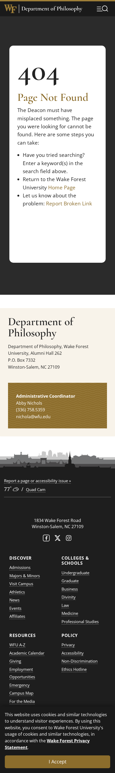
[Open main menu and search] (102, 8)
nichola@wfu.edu (33, 417)
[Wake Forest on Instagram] (68, 539)
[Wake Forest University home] (10, 9)
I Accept (57, 761)
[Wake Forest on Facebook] (46, 539)
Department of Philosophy (51, 8)
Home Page (61, 187)
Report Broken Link (69, 203)
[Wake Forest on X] (57, 539)
